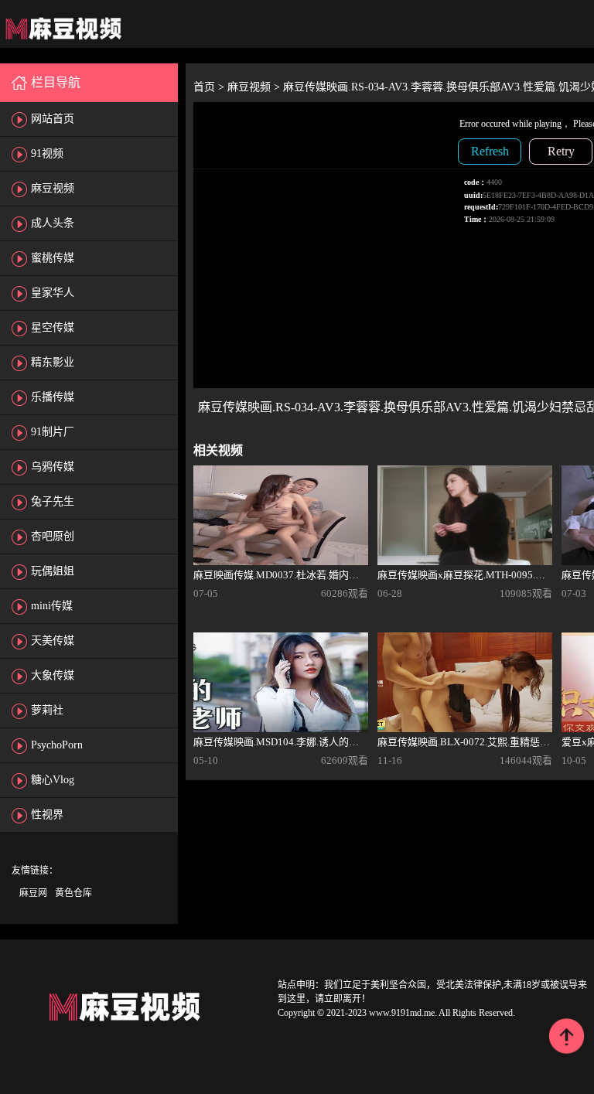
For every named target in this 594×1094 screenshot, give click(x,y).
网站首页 (52, 118)
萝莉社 (47, 710)
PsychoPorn (57, 745)
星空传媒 (52, 327)
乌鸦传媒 (52, 466)
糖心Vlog (52, 780)
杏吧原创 (52, 536)
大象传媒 (52, 675)
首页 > (210, 87)
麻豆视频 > (255, 87)
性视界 (47, 814)
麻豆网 (33, 893)
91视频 (47, 153)
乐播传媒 (52, 397)
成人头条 (52, 223)
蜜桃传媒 (52, 258)
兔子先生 (52, 501)
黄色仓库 (73, 893)
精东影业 (52, 362)
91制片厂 (52, 432)
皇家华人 (52, 292)
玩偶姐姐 (52, 571)
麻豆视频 (52, 188)
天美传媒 (52, 640)
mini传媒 (52, 606)
